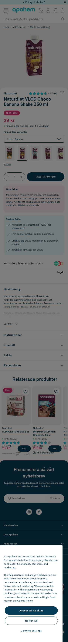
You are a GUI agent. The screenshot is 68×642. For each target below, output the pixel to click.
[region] (31, 593)
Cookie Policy (25, 600)
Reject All (31, 620)
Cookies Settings (31, 630)
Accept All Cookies (31, 610)
